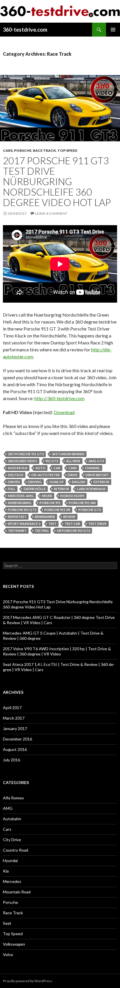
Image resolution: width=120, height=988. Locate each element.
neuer (47, 496)
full (11, 489)
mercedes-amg (21, 496)
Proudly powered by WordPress (27, 981)
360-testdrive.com (25, 29)
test (52, 523)
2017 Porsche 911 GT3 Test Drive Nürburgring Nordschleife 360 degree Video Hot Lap (57, 181)
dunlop (57, 482)
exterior (101, 482)
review (69, 517)
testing (42, 530)
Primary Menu (113, 30)
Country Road (15, 850)
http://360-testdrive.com (59, 398)
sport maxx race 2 (24, 523)
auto (40, 468)
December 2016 (17, 738)
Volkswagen (14, 944)
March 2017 (13, 718)
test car (72, 523)
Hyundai (10, 860)
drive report (97, 475)
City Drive (12, 839)
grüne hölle (35, 489)
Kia (6, 870)
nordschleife (72, 496)
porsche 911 (50, 503)
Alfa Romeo (13, 797)
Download (64, 412)
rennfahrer (45, 517)
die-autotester (45, 475)
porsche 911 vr (57, 510)
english (78, 482)
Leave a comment (51, 213)
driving (35, 482)
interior (61, 489)
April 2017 (12, 707)
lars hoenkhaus (91, 489)
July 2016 (11, 759)
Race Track (44, 150)
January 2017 (15, 728)
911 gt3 (51, 461)
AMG (8, 808)
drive (72, 475)
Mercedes (12, 881)
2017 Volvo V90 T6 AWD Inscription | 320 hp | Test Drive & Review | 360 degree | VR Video (57, 651)
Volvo (8, 954)
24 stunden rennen (68, 454)
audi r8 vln (17, 468)
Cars (8, 150)
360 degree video (22, 461)
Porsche (22, 150)
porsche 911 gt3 (22, 510)
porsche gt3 (89, 510)
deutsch (15, 475)
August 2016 (15, 749)
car (57, 468)
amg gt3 (96, 461)
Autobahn (12, 818)
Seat (7, 923)
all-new (73, 461)
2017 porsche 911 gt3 (26, 454)
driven (14, 482)
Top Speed (67, 150)
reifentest (17, 517)
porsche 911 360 (82, 503)
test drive (97, 523)
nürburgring (19, 503)
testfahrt (17, 530)
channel (92, 468)
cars (72, 468)
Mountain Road (17, 891)
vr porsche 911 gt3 (73, 530)
